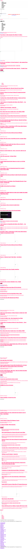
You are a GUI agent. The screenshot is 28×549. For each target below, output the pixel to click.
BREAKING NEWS (4, 2)
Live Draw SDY (2, 530)
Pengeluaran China (2, 523)
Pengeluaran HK (2, 548)
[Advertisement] (14, 77)
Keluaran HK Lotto (2, 527)
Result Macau (2, 525)
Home (2, 515)
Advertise (3, 517)
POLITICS (3, 6)
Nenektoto (1, 541)
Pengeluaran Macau (2, 522)
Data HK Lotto (2, 528)
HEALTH (2, 26)
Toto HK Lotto (2, 540)
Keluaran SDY (2, 537)
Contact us (3, 516)
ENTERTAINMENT (4, 3)
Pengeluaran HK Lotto (3, 529)
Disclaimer (3, 518)
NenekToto (1, 526)
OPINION (3, 29)
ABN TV (3, 7)
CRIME (2, 25)
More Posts (1, 509)
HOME (2, 23)
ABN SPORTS (3, 5)
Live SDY (1, 524)
